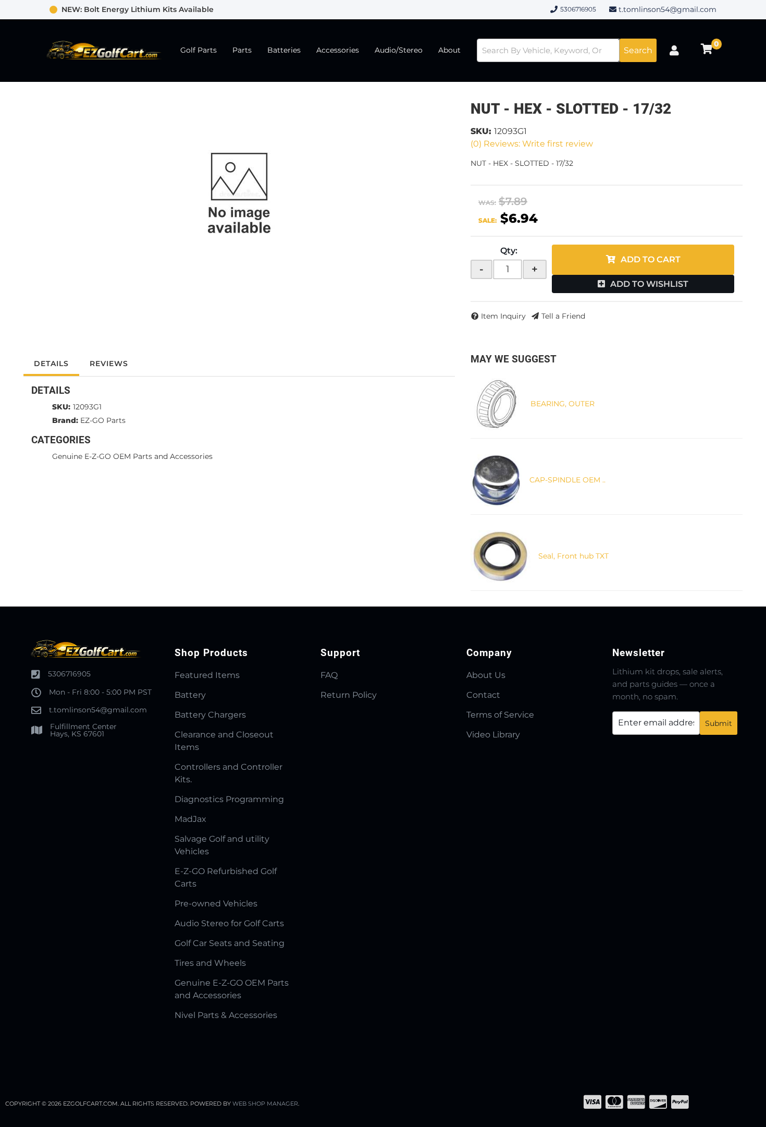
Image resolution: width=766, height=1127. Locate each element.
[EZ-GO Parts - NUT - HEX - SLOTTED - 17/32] (239, 194)
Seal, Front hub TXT (573, 556)
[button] (567, 50)
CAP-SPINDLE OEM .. (567, 479)
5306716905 (69, 673)
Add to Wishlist (649, 284)
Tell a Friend (563, 316)
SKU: (481, 131)
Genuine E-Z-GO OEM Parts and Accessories (132, 456)
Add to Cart (651, 259)
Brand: (65, 420)
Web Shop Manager (265, 1103)
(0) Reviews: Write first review (532, 144)
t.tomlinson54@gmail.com (667, 9)
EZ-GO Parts (103, 420)
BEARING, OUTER (562, 403)
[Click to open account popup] (674, 50)
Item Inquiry (503, 316)
